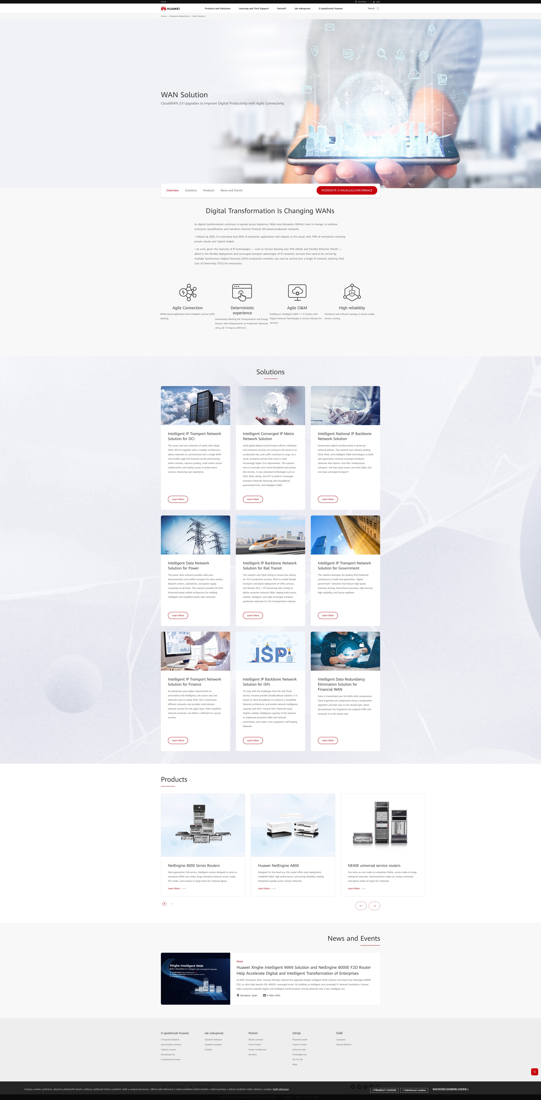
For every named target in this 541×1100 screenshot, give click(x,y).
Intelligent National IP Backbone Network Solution (345, 436)
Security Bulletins (343, 1044)
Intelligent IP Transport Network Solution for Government (344, 565)
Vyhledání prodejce (213, 1044)
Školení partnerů (256, 1039)
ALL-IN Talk (297, 1059)
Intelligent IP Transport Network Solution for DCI (194, 436)
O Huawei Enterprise (170, 1039)
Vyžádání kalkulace (213, 1039)
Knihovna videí (299, 1049)
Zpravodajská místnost (171, 1044)
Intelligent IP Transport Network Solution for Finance (194, 681)
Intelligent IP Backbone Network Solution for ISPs (270, 681)
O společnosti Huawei (170, 1059)
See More (253, 1054)
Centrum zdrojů (299, 1044)
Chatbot (208, 1049)
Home (163, 16)
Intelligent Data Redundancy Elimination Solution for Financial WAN (341, 684)
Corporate (340, 1039)
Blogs (294, 1064)
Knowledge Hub (299, 1054)
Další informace (281, 1089)
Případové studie (299, 1039)
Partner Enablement (257, 1049)
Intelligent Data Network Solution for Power (188, 565)
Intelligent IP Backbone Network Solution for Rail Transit (270, 565)
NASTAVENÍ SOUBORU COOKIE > (451, 1089)
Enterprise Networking (179, 16)
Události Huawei (168, 1049)
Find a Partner (255, 1044)
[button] (164, 903)
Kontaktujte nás (168, 1054)
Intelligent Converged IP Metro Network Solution (268, 436)
